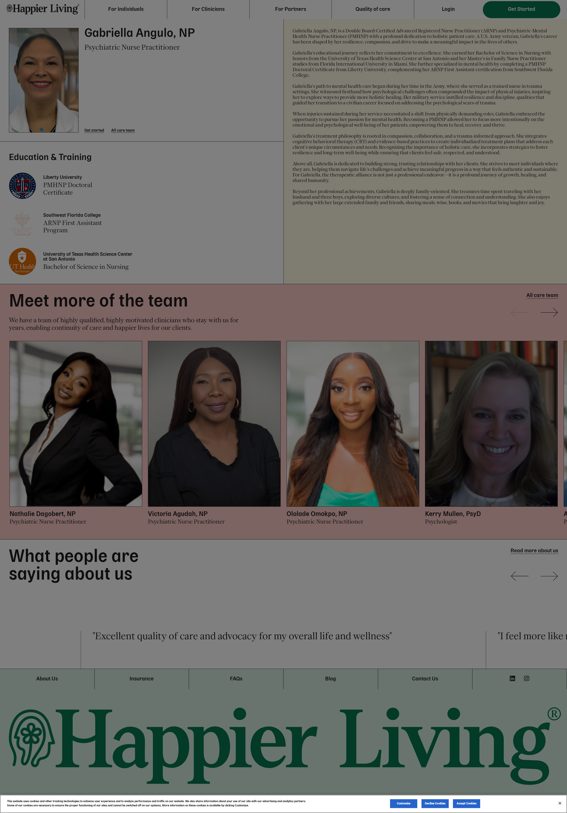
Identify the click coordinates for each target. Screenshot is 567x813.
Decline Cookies (435, 803)
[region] (283, 804)
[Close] (560, 803)
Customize (403, 803)
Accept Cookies (467, 803)
